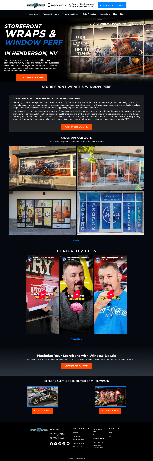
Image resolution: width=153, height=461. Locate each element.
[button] (34, 14)
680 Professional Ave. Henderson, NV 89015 (57, 434)
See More (77, 240)
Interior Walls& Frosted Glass (98, 446)
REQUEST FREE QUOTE (112, 5)
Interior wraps (110, 411)
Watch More (76, 339)
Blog (115, 14)
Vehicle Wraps (42, 411)
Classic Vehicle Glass (97, 430)
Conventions (104, 14)
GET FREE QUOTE (32, 77)
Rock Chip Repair (98, 438)
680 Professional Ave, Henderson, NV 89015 (83, 5)
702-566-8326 (58, 5)
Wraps (75, 432)
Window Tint (77, 436)
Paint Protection (89, 14)
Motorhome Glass (79, 447)
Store (122, 14)
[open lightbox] (42, 168)
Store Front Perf (98, 442)
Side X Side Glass (79, 443)
